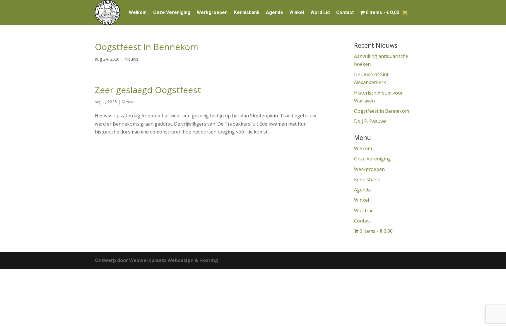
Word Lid (320, 12)
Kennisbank (246, 12)
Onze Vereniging (171, 12)
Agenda (274, 12)
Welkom (138, 12)
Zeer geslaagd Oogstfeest (148, 90)
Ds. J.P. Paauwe (370, 121)
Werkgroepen (212, 12)
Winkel (296, 12)
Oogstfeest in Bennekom (146, 47)
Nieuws (131, 59)
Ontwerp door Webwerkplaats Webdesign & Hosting (156, 260)
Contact (345, 12)
